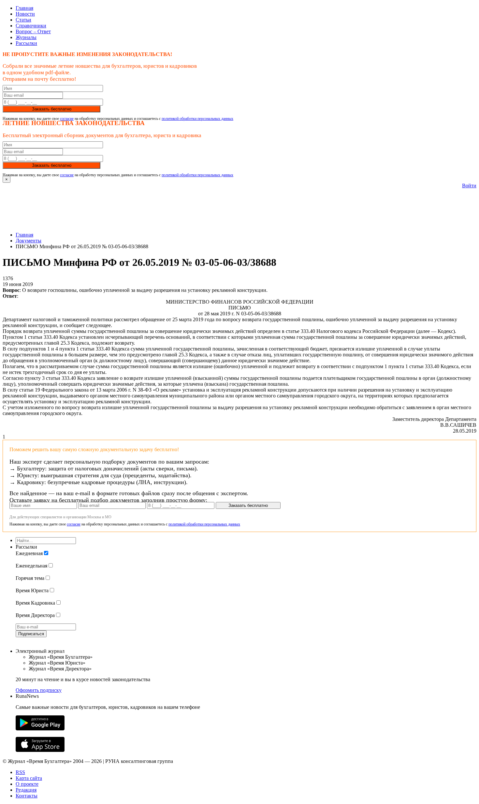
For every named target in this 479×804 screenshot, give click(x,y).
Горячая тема (30, 578)
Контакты (26, 795)
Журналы (26, 37)
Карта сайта (29, 778)
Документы (28, 240)
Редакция (26, 790)
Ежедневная (29, 553)
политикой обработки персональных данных (197, 118)
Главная (24, 8)
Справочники (31, 25)
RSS (20, 772)
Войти (469, 185)
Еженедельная (31, 565)
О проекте (27, 784)
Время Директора (35, 615)
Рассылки (26, 43)
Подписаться (31, 633)
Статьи (23, 19)
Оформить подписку (39, 690)
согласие (67, 118)
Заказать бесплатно (51, 109)
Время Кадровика (35, 603)
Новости (25, 14)
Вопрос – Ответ (33, 31)
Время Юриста (32, 590)
